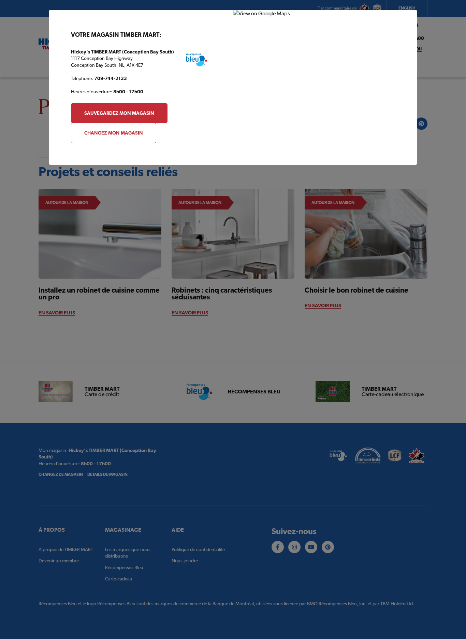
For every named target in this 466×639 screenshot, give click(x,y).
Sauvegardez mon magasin (119, 113)
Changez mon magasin (113, 133)
